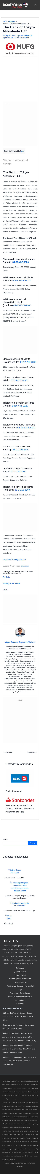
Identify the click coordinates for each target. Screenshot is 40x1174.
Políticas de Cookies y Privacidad (20, 986)
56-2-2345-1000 (21, 449)
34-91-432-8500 (20, 262)
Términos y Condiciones (20, 993)
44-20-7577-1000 (22, 305)
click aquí (25, 566)
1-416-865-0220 (20, 405)
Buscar (5, 839)
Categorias (20, 968)
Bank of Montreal (14, 791)
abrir (22, 151)
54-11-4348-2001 (26, 427)
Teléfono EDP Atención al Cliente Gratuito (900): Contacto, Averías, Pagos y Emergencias (19, 1060)
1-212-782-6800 (28, 362)
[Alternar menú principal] (35, 5)
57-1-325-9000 (18, 471)
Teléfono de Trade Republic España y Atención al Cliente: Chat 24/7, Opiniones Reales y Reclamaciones (18, 1048)
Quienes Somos (20, 972)
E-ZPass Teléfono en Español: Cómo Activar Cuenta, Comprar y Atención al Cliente (17, 1016)
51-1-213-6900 (22, 489)
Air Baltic (6, 577)
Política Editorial (20, 982)
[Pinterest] (17, 941)
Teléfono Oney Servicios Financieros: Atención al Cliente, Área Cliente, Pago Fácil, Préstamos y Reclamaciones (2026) (19, 1037)
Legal (20, 990)
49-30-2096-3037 (22, 280)
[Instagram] (9, 941)
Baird (5, 590)
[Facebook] (5, 941)
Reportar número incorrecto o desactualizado (20, 998)
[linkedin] (13, 941)
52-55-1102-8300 (19, 380)
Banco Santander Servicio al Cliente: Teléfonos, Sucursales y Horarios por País (20, 808)
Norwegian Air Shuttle (11, 583)
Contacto (20, 1004)
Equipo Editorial (20, 975)
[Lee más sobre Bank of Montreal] (20, 778)
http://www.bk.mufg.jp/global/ (14, 560)
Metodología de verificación (20, 979)
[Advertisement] (20, 79)
